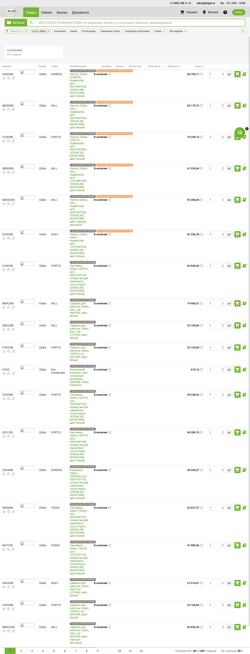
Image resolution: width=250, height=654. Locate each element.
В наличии (59, 31)
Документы (80, 12)
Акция (73, 31)
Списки (46, 12)
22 (141, 650)
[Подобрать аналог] (8, 78)
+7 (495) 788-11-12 (180, 3)
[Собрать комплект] (13, 78)
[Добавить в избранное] (4, 78)
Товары (31, 12)
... (108, 650)
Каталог (19, 22)
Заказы (61, 12)
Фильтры (15, 31)
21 (130, 650)
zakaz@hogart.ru (205, 3)
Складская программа (137, 31)
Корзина (191, 12)
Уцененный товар (110, 31)
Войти (238, 12)
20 (119, 650)
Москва (213, 12)
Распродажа (89, 31)
